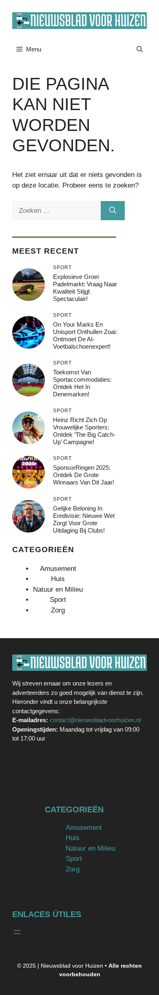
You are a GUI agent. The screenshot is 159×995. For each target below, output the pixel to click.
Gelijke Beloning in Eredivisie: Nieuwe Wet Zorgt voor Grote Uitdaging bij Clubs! (84, 519)
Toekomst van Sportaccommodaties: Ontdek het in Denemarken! (82, 383)
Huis (58, 579)
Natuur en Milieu (58, 589)
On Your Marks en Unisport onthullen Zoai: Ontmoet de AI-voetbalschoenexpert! (85, 335)
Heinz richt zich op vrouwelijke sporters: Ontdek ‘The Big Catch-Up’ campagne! (84, 430)
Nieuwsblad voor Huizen (72, 965)
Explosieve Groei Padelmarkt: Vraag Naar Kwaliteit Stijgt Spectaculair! (85, 287)
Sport (58, 600)
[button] (139, 49)
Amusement (58, 569)
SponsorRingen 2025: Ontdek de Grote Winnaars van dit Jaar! (83, 475)
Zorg (58, 610)
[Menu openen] (17, 932)
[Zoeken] (113, 211)
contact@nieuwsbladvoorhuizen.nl (95, 719)
